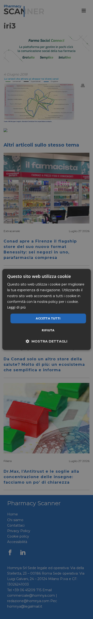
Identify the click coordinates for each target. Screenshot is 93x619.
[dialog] (46, 309)
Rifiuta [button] (48, 330)
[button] (46, 341)
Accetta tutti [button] (48, 318)
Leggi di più (16, 307)
